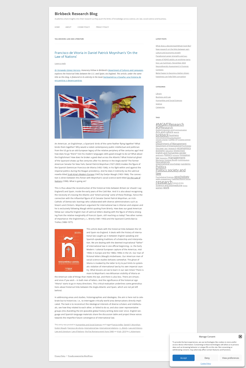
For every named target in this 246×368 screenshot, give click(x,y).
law (157, 157)
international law (91, 328)
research (164, 182)
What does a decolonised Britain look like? (173, 46)
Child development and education (168, 138)
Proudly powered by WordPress (80, 356)
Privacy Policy (102, 27)
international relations (108, 328)
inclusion (175, 155)
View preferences (230, 357)
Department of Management (171, 143)
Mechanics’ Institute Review (166, 160)
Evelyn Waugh (61, 328)
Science (159, 104)
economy (160, 150)
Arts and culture (164, 132)
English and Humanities (167, 152)
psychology (181, 177)
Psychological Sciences (165, 177)
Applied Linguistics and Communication (171, 130)
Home (57, 27)
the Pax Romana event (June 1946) (99, 331)
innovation (185, 155)
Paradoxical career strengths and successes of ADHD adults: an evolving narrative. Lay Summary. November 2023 (173, 59)
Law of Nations (77, 331)
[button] (240, 336)
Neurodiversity (163, 162)
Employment (179, 150)
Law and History (135, 328)
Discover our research (166, 148)
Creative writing (184, 139)
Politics (161, 166)
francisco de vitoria (75, 328)
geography (160, 155)
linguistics (164, 158)
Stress (185, 186)
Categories (160, 107)
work (166, 187)
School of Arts (178, 183)
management (176, 157)
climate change (162, 139)
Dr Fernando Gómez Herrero (67, 70)
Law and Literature (63, 331)
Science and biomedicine (169, 185)
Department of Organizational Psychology (173, 146)
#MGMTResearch (170, 124)
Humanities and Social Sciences (89, 324)
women (159, 187)
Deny (207, 357)
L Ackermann (134, 331)
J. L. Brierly (123, 328)
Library (159, 93)
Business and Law (163, 97)
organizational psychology (168, 164)
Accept (183, 357)
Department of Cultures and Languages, (126, 70)
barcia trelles (117, 324)
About (68, 27)
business (174, 135)
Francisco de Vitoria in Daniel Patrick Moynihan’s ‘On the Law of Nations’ (96, 54)
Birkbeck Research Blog (76, 13)
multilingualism (183, 160)
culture (159, 141)
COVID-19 (172, 139)
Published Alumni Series (181, 179)
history (168, 155)
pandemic (186, 164)
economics (184, 148)
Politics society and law (171, 172)
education (169, 151)
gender (182, 152)
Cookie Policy (206, 363)
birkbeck (162, 135)
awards (176, 132)
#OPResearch (164, 127)
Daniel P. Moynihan (132, 324)
